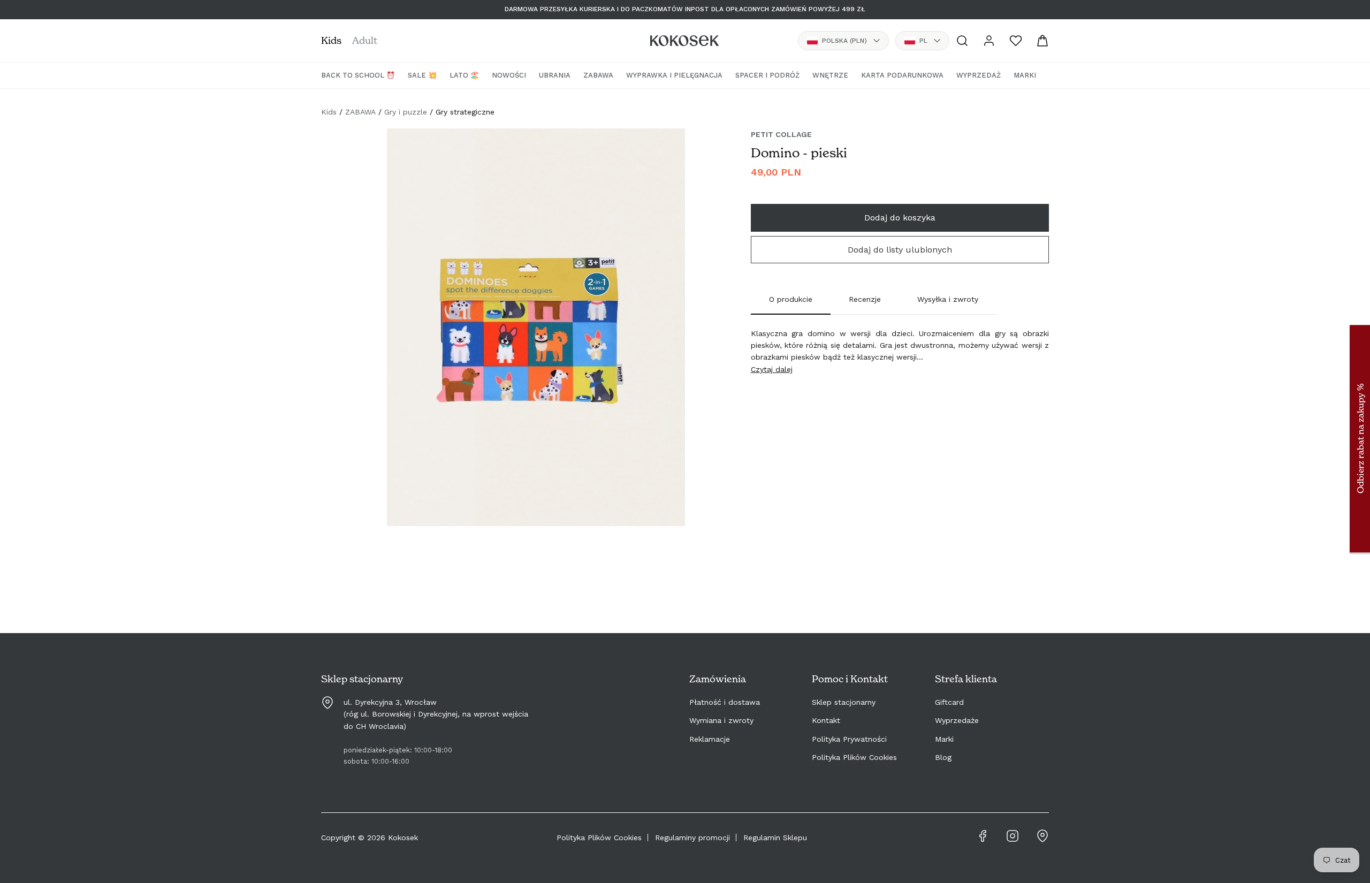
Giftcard (949, 702)
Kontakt (826, 720)
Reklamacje (709, 739)
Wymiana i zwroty (721, 720)
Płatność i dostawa (724, 702)
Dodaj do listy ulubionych (900, 250)
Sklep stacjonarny (844, 702)
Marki (944, 739)
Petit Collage (781, 134)
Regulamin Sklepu (775, 837)
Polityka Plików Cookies (854, 757)
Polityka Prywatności (849, 739)
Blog (943, 757)
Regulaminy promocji (692, 837)
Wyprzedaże (957, 720)
